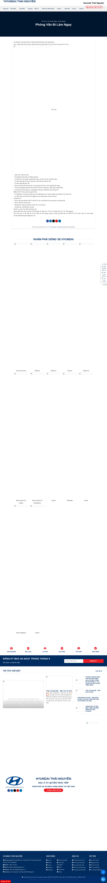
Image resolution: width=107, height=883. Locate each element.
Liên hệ (81, 8)
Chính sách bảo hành (79, 862)
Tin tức (74, 8)
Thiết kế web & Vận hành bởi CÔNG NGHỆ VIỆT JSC (65, 879)
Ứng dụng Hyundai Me (79, 869)
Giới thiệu (13, 8)
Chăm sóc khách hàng (48, 8)
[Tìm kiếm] (103, 9)
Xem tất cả (99, 671)
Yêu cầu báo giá (95, 867)
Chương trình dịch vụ (79, 860)
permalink (72, 227)
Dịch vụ (37, 8)
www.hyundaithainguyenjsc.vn (15, 787)
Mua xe (59, 8)
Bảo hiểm (67, 8)
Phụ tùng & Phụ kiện (78, 865)
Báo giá (30, 8)
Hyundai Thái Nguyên (93, 3)
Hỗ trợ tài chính (95, 865)
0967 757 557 (6, 881)
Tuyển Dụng (61, 21)
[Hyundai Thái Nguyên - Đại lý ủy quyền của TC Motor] (24, 3)
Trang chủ (5, 8)
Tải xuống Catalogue (96, 869)
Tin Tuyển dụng (52, 21)
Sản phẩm (22, 8)
